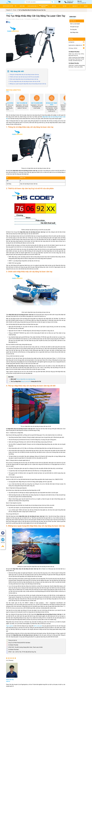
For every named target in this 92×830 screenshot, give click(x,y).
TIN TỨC (64, 6)
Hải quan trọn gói (19, 19)
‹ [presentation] (6, 103)
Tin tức (14, 10)
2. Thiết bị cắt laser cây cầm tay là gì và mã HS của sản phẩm (24, 77)
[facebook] (7, 22)
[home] (9, 2)
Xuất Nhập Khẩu (35, 19)
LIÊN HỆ (85, 6)
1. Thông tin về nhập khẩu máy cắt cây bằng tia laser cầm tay (24, 74)
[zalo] (9, 22)
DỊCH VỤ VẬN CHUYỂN (8, 6)
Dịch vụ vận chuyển (10, 19)
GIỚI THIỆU (22, 6)
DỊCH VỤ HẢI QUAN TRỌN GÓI (43, 6)
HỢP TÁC (54, 6)
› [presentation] (64, 103)
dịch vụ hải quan (38, 626)
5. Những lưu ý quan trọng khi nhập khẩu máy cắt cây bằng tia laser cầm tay (27, 83)
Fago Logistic (9, 626)
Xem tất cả (73, 21)
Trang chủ (8, 10)
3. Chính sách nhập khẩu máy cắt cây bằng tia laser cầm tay (23, 79)
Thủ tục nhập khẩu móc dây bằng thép (25, 379)
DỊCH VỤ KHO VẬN (32, 6)
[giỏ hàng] (59, 2)
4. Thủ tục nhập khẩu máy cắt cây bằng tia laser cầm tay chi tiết (24, 81)
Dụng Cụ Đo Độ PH (26, 381)
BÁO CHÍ (75, 6)
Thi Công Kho (27, 19)
